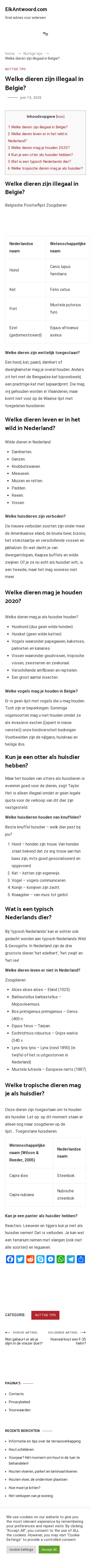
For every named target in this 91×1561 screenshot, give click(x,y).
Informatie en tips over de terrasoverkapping (45, 1441)
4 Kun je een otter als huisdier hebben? (40, 155)
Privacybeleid (19, 1402)
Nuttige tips (15, 69)
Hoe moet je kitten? (25, 1488)
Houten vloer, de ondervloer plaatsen (38, 1479)
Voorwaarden (20, 1410)
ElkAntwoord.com (26, 9)
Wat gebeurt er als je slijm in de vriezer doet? (24, 1338)
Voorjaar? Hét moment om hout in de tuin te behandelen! (44, 1460)
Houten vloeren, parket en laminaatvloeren (43, 1471)
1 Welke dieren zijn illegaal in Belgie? (38, 127)
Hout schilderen (21, 1450)
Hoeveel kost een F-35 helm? (67, 1338)
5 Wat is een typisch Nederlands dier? (39, 161)
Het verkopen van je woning (31, 1496)
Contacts (16, 1394)
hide (60, 117)
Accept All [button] (49, 1549)
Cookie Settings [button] (21, 1549)
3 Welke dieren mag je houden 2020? (39, 147)
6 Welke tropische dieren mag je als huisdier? (45, 168)
